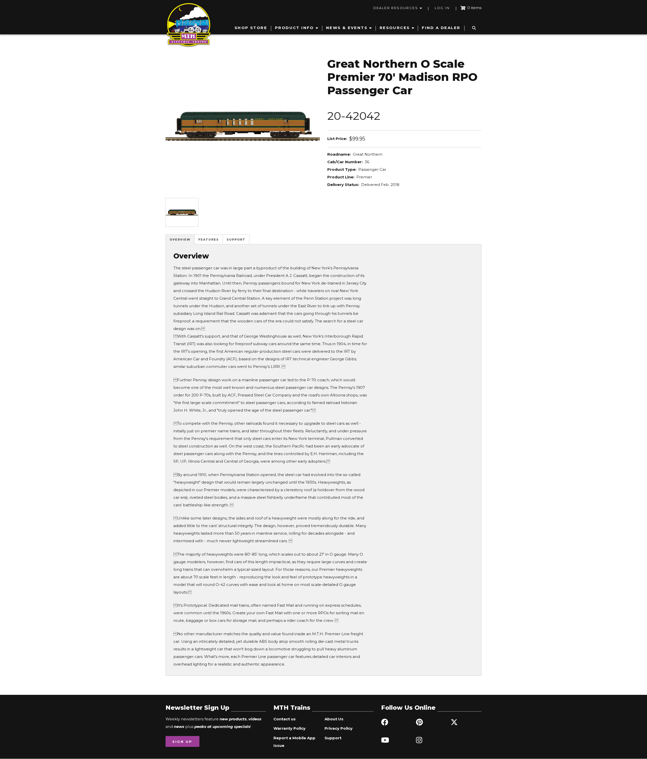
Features (208, 239)
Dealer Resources (395, 8)
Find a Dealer (441, 27)
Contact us (284, 719)
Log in (442, 8)
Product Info (294, 27)
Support (236, 239)
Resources (395, 27)
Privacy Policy (339, 728)
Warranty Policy (289, 728)
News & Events (346, 27)
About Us (334, 719)
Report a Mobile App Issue (294, 742)
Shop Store (251, 27)
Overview (180, 239)
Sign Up (182, 742)
